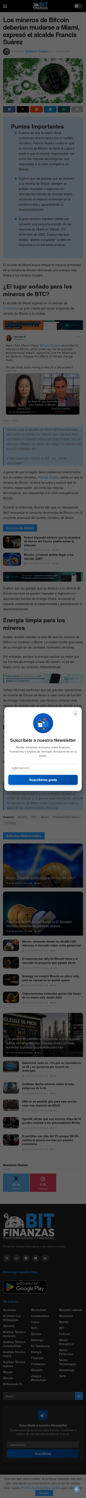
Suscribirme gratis (43, 779)
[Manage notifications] (76, 1489)
